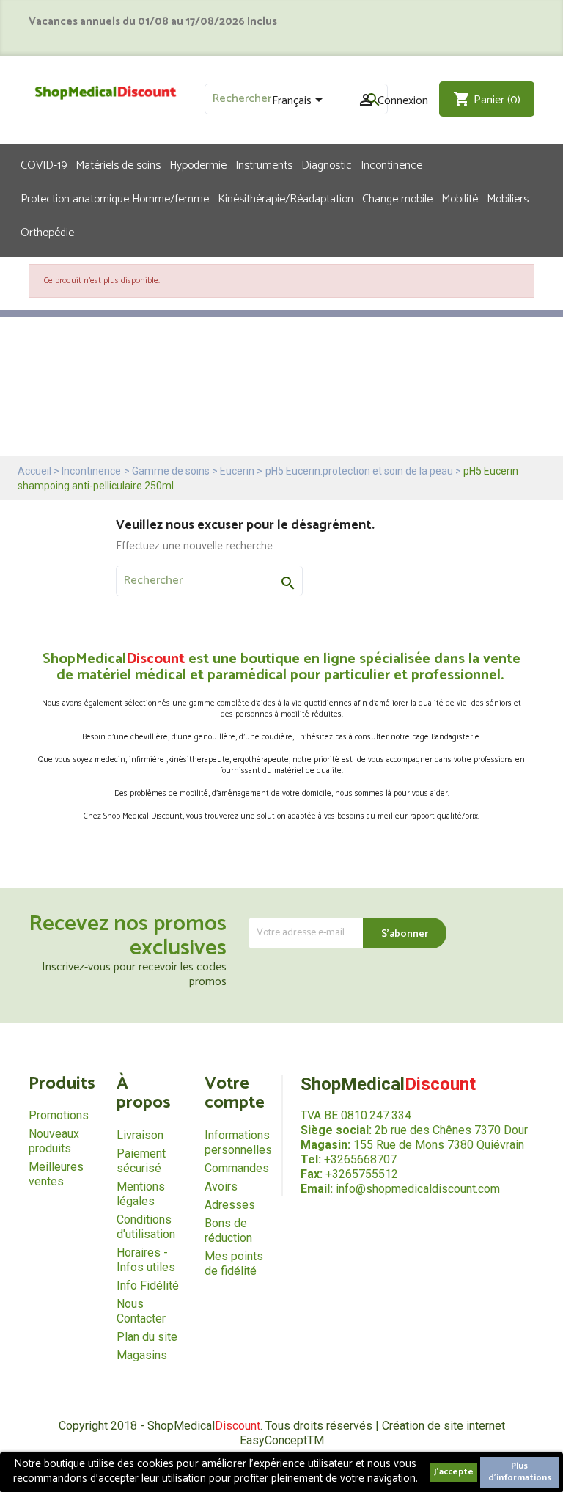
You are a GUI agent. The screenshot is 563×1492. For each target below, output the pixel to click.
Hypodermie (198, 164)
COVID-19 (44, 164)
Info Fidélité (148, 1285)
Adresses (230, 1205)
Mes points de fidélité (234, 1263)
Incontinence (391, 164)
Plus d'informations (519, 1472)
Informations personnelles (238, 1142)
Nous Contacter (141, 1311)
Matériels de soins (118, 164)
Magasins (142, 1355)
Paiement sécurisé (141, 1161)
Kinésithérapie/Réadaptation (285, 198)
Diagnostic (326, 164)
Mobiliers (508, 198)
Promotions (59, 1115)
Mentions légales (141, 1194)
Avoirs (221, 1186)
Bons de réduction (228, 1230)
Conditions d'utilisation (146, 1227)
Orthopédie (47, 232)
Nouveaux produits (54, 1141)
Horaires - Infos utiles (146, 1260)
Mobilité (459, 198)
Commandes (237, 1168)
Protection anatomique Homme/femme (115, 198)
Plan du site (147, 1337)
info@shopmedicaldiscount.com (418, 1189)
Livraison (140, 1135)
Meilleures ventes (56, 1174)
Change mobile (397, 198)
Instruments (263, 164)
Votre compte (235, 1093)
